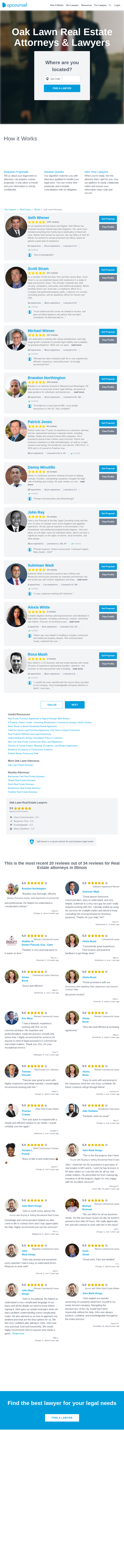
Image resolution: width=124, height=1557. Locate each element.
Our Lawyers (72, 5)
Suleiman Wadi (41, 565)
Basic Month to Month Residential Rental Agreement (32, 726)
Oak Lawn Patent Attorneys (21, 765)
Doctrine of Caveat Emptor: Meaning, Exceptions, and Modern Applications (43, 745)
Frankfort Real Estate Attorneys (22, 792)
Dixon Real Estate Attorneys (21, 784)
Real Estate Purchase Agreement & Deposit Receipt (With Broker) (39, 718)
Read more (18, 1333)
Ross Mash (37, 654)
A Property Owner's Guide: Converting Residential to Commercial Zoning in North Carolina (50, 722)
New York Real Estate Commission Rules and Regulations (35, 742)
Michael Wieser (41, 331)
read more (76, 345)
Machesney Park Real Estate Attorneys (26, 776)
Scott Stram (38, 269)
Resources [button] (86, 5)
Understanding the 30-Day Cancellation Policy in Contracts (35, 738)
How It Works (56, 5)
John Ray (36, 512)
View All (51, 704)
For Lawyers (100, 5)
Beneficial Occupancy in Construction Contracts (30, 749)
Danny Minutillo (41, 467)
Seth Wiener (38, 218)
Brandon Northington (46, 378)
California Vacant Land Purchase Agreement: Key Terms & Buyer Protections (44, 730)
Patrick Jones (40, 422)
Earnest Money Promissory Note (23, 753)
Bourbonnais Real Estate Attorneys (24, 788)
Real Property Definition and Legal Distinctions (29, 734)
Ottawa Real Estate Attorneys (22, 780)
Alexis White (39, 607)
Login (117, 5)
